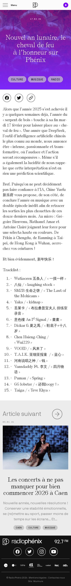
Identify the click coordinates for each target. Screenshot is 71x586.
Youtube (54, 551)
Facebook (7, 98)
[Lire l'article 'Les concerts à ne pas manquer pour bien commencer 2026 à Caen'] (35, 447)
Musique (37, 79)
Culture (17, 79)
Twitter (19, 98)
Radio (55, 79)
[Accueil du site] (35, 5)
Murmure (38, 581)
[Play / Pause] (65, 5)
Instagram (41, 551)
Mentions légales (37, 578)
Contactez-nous (56, 578)
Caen (19, 528)
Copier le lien (31, 98)
